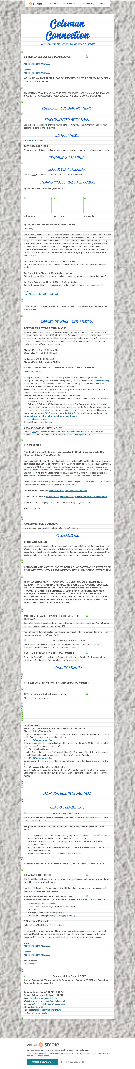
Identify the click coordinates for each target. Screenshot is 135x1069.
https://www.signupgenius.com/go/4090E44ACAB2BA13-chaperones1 (76, 496)
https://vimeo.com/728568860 (37, 955)
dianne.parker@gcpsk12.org (78, 435)
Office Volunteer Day (42, 731)
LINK (45, 125)
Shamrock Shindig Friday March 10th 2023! (83, 476)
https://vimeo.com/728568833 (37, 946)
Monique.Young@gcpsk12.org (62, 915)
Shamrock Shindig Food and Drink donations (68, 490)
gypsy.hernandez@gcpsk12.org (43, 998)
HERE (31, 140)
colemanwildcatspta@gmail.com (38, 470)
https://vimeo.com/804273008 (37, 73)
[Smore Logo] (35, 4)
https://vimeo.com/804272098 (37, 64)
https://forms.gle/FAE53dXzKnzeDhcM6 (41, 294)
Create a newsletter (42, 1062)
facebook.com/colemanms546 (47, 1010)
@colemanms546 (39, 1013)
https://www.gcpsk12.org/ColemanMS (49, 1001)
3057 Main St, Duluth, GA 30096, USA (49, 1004)
